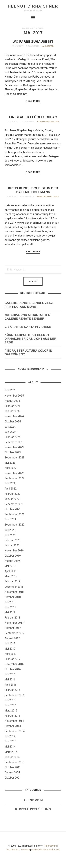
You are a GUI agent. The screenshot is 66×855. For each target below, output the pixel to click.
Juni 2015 (10, 705)
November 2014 (14, 721)
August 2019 (12, 560)
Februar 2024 (12, 437)
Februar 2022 (12, 493)
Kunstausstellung (48, 121)
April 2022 (10, 488)
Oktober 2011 (13, 767)
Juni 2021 (10, 519)
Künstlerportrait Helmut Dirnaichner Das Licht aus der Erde (30, 338)
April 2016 (10, 684)
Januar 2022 (12, 499)
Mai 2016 (10, 679)
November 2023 (14, 447)
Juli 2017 (10, 643)
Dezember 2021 (14, 504)
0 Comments (32, 46)
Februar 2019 (12, 581)
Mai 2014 (10, 746)
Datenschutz (12, 849)
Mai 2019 (10, 566)
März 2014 (11, 752)
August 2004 (12, 772)
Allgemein (48, 46)
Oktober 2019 (13, 555)
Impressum (51, 845)
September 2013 (14, 762)
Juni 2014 (10, 741)
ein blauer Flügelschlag (33, 117)
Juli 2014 (10, 736)
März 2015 (11, 710)
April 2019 (10, 571)
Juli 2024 (10, 426)
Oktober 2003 (13, 777)
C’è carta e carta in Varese (28, 326)
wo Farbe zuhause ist (33, 41)
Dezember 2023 (14, 442)
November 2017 (14, 622)
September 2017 (14, 633)
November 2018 (14, 592)
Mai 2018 (10, 612)
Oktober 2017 (13, 628)
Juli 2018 (10, 602)
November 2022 (14, 473)
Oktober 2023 (13, 452)
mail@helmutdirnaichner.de (45, 849)
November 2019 (14, 550)
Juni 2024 (10, 431)
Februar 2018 (12, 617)
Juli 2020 (10, 530)
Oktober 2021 (13, 509)
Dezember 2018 (14, 586)
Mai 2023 (10, 462)
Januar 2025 (12, 411)
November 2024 (14, 416)
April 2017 (10, 653)
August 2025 (12, 400)
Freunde (25, 849)
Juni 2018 (10, 607)
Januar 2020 (12, 545)
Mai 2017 (10, 648)
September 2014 (14, 731)
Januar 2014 (12, 757)
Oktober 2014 (13, 726)
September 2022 (14, 478)
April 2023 (10, 467)
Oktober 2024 (13, 421)
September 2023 (14, 457)
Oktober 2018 (13, 597)
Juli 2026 (10, 390)
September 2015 (14, 695)
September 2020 (14, 524)
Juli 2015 (10, 700)
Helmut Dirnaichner (33, 6)
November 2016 (14, 664)
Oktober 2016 (13, 669)
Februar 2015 (12, 715)
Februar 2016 (12, 689)
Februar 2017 (12, 659)
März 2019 (11, 576)
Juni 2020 (10, 535)
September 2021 (14, 514)
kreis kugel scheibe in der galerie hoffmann (33, 190)
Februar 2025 (12, 406)
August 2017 (12, 638)
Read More (33, 101)
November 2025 (14, 395)
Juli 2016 (10, 674)
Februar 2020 (12, 540)
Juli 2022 (10, 483)
